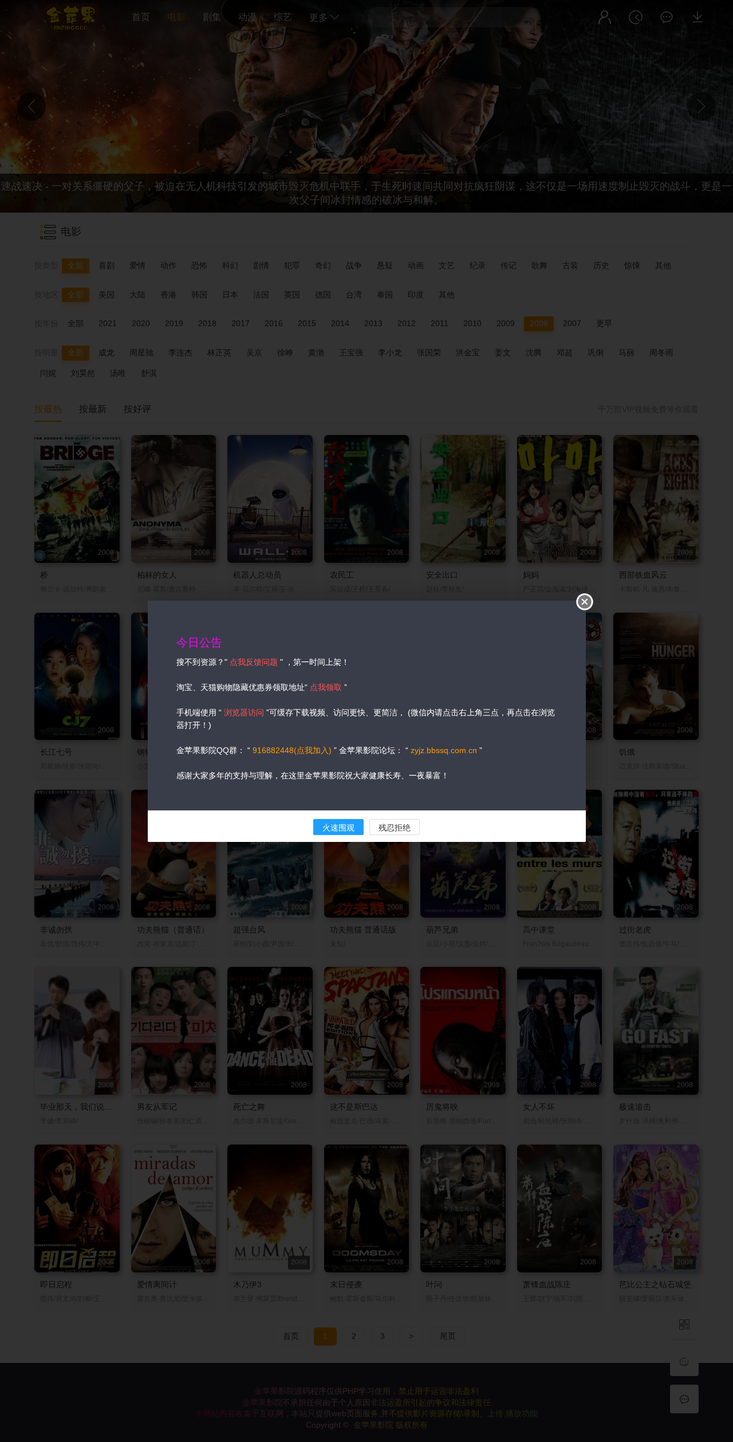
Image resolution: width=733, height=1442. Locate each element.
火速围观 (338, 827)
